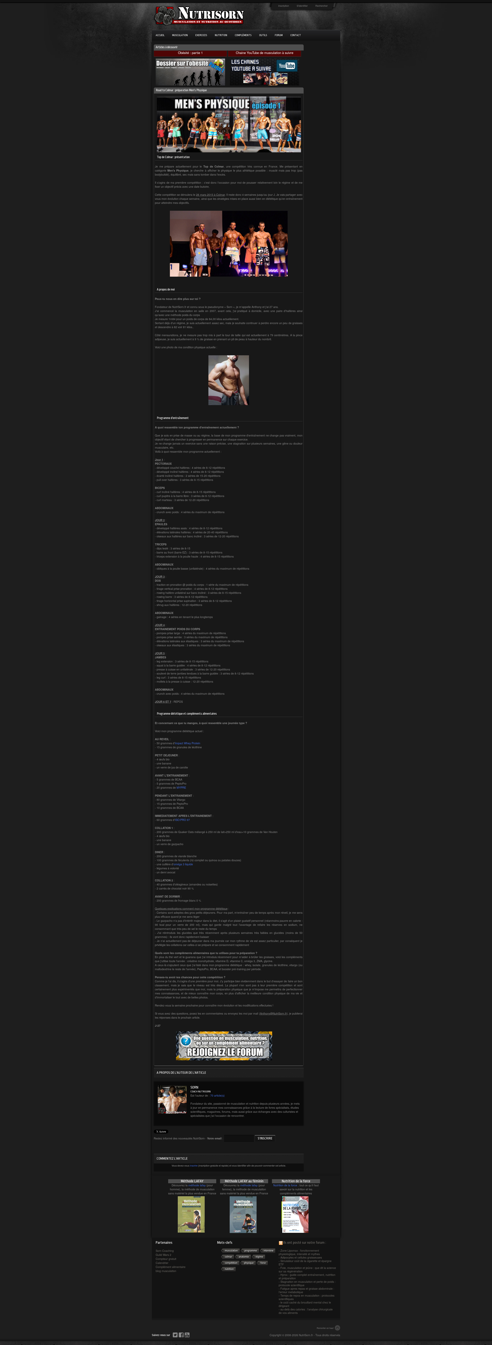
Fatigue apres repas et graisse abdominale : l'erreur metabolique (306, 1290)
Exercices (201, 35)
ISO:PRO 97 (182, 820)
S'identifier (302, 5)
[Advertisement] (323, 105)
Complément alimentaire (170, 1267)
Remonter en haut (325, 1327)
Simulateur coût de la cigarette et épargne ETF (305, 1262)
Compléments (243, 35)
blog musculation (166, 1271)
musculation (231, 1250)
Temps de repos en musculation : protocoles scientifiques (306, 1297)
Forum (279, 35)
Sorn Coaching (165, 1251)
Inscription (283, 5)
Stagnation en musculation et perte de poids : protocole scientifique (307, 1283)
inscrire (194, 1165)
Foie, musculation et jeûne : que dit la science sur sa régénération (307, 1269)
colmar (228, 1256)
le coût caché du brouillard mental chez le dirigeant (305, 1304)
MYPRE (181, 787)
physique (249, 1262)
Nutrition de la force (285, 1185)
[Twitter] (176, 1335)
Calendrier (162, 1263)
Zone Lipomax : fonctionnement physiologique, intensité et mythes (299, 1252)
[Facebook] (182, 1335)
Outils (263, 35)
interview (268, 1250)
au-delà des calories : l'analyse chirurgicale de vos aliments (306, 1311)
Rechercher (321, 5)
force (263, 1262)
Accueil (160, 35)
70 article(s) (217, 1095)
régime (259, 1256)
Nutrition (221, 35)
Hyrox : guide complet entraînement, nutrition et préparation (307, 1276)
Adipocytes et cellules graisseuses (301, 1257)
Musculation (180, 35)
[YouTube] (188, 1335)
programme (250, 1250)
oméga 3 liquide (183, 864)
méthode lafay (197, 1185)
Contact (295, 35)
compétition (231, 1262)
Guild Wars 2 (163, 1255)
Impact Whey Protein (187, 743)
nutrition (229, 1269)
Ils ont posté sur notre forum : (304, 1242)
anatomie (244, 1256)
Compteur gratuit (166, 1259)
